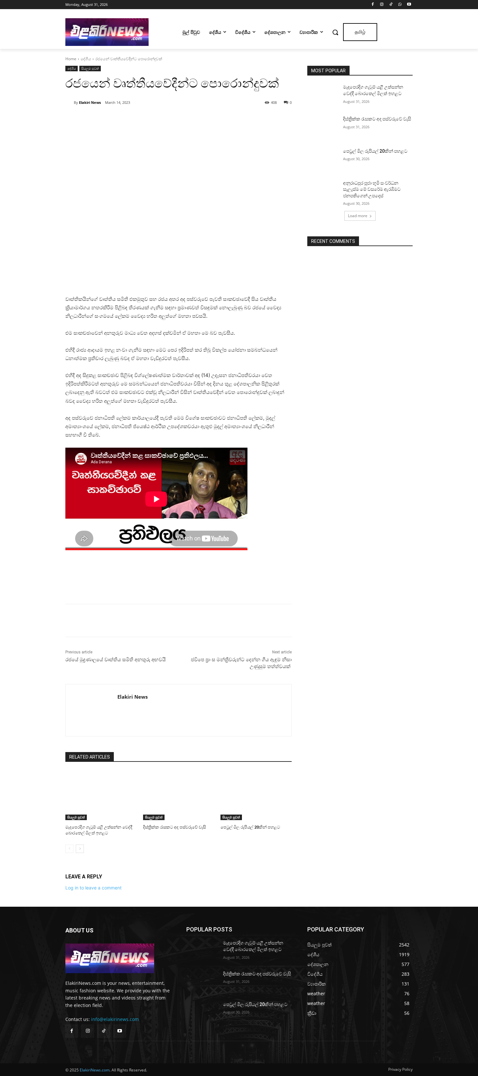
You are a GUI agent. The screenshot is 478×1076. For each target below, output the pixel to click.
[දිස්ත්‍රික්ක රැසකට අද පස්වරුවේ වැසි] (178, 795)
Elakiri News (90, 102)
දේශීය (86, 59)
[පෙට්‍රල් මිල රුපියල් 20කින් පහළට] (256, 795)
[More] (155, 119)
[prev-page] (69, 849)
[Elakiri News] (69, 102)
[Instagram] (382, 4)
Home (70, 59)
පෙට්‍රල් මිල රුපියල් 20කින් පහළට (250, 827)
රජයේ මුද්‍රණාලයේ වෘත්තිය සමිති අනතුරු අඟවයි (115, 660)
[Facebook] (373, 4)
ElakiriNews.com (95, 1070)
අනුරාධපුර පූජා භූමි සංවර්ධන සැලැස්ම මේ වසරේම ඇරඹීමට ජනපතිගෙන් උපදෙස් (372, 189)
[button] (335, 32)
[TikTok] (391, 4)
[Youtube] (409, 4)
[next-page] (80, 849)
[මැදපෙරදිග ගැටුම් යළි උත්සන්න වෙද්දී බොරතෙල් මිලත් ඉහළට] (101, 795)
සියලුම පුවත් (90, 68)
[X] (125, 119)
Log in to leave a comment (93, 887)
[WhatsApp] (400, 4)
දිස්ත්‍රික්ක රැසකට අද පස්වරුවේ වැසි (174, 827)
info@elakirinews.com (115, 1019)
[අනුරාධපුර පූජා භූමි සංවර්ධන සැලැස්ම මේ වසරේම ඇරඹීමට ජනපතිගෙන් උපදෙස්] (323, 191)
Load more (357, 215)
